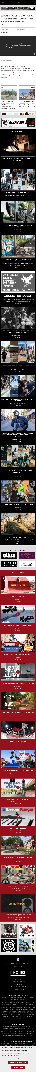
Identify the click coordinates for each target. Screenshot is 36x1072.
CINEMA (30, 1026)
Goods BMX (30, 1043)
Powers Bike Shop (13, 1045)
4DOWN (31, 1035)
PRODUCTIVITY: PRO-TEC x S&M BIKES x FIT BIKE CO (18, 260)
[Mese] (27, 564)
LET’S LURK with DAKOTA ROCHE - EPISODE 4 (18, 683)
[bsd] (18, 8)
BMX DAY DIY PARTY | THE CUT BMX (18, 799)
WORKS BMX (24, 1035)
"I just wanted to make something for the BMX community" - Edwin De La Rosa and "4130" (18, 434)
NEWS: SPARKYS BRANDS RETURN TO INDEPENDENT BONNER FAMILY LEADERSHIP (18, 296)
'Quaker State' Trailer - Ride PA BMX (27, 102)
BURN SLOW (24, 1026)
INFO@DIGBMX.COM (20, 989)
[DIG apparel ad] (18, 113)
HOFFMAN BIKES (6, 1030)
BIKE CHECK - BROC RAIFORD (18, 886)
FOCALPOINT (28, 1028)
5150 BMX (24, 1043)
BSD (18, 1026)
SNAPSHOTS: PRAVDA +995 (18, 537)
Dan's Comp (17, 1043)
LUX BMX (31, 1030)
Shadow (10, 68)
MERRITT (9, 1031)
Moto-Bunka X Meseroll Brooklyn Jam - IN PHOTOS (17, 400)
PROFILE (21, 1031)
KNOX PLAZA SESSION (18, 741)
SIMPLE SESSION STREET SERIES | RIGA (18, 654)
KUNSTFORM (24, 1030)
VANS (18, 1035)
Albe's (3, 1043)
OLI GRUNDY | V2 (18, 596)
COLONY (5, 1028)
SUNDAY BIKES (21, 1033)
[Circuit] (9, 564)
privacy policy (16, 1055)
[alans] (9, 946)
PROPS (26, 1031)
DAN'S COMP (20, 1028)
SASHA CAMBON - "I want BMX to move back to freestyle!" (18, 159)
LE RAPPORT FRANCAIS (18, 828)
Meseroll (4, 1045)
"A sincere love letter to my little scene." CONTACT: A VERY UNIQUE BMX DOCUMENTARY (18, 470)
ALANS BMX (6, 1026)
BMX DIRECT (13, 1026)
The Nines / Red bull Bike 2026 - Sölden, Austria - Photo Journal (18, 331)
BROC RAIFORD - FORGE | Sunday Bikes (18, 625)
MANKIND (3, 1031)
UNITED (14, 1035)
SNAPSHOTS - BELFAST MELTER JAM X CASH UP (18, 365)
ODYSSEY (15, 1031)
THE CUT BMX (12, 1028)
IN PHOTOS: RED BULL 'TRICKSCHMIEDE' (18, 193)
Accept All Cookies (18, 1067)
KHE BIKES (14, 1030)
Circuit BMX (9, 1043)
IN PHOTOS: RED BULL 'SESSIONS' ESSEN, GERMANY (18, 226)
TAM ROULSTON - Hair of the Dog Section (18, 712)
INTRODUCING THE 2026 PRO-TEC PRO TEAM (18, 505)
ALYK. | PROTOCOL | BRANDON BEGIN (18, 915)
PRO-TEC (31, 1031)
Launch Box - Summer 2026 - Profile (18, 857)
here (9, 77)
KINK (19, 1030)
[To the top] (18, 959)
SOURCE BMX (13, 1033)
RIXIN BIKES (5, 1033)
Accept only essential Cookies (18, 1062)
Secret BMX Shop (24, 1045)
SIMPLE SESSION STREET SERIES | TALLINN (18, 770)
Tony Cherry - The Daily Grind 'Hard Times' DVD (8, 103)
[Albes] (9, 555)
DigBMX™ (27, 963)
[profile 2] (27, 946)
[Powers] (27, 555)
